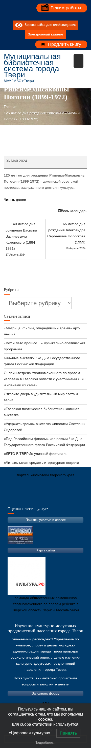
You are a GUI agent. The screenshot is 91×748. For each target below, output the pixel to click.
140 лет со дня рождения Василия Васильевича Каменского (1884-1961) (21, 239)
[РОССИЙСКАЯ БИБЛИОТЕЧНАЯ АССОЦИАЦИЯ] (60, 498)
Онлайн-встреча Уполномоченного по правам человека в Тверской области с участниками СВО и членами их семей (44, 379)
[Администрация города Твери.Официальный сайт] (15, 498)
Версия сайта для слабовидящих (49, 25)
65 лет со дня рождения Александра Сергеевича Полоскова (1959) (66, 236)
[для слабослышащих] (50, 16)
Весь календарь (74, 211)
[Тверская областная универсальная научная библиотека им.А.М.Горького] (45, 498)
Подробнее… (45, 742)
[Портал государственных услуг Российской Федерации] (30, 498)
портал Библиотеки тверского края (45, 475)
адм (45, 703)
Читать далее (15, 200)
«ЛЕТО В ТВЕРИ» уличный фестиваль (35, 454)
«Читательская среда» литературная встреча (41, 463)
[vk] (41, 16)
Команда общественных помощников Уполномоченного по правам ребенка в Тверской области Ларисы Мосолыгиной (45, 604)
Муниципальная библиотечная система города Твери (32, 65)
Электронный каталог (45, 34)
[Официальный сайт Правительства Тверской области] (75, 498)
